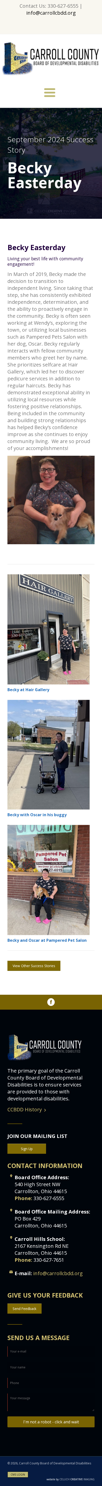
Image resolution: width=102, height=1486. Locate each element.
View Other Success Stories (34, 965)
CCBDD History (24, 1109)
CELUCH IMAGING (71, 1479)
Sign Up (27, 1148)
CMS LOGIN (18, 1474)
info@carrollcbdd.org (51, 12)
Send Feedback (24, 1308)
